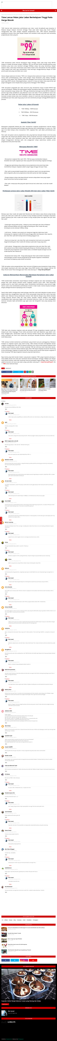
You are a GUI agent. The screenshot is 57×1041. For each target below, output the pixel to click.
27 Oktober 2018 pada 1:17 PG (13, 804)
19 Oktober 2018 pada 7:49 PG (10, 757)
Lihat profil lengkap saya (12, 1013)
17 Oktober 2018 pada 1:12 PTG (10, 502)
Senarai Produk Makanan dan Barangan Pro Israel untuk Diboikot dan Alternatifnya (26, 927)
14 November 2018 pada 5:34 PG (14, 841)
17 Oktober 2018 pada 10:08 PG (10, 423)
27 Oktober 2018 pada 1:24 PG (13, 822)
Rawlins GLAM (8, 755)
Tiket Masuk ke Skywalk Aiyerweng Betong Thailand (19, 950)
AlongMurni (8, 649)
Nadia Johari (8, 689)
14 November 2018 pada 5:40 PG (14, 860)
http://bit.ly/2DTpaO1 (47, 362)
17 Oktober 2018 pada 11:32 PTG (11, 651)
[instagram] (24, 960)
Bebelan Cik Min (9, 459)
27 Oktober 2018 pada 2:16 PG (13, 599)
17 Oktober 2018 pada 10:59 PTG (11, 608)
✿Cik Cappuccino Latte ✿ (11, 441)
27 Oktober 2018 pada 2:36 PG (13, 472)
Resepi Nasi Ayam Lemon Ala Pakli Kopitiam (17, 944)
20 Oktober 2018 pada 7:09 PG (10, 794)
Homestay (19, 920)
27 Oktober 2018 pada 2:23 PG (13, 619)
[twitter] (15, 960)
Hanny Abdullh (8, 607)
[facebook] (5, 960)
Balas (6, 409)
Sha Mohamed (8, 886)
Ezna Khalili (8, 501)
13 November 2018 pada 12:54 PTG (11, 869)
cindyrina (7, 628)
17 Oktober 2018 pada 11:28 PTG (11, 629)
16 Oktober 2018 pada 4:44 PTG (10, 405)
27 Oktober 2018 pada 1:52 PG (13, 553)
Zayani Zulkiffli (9, 747)
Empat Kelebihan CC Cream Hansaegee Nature (44, 389)
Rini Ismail (10, 413)
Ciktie (6, 542)
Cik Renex (7, 774)
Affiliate (6, 920)
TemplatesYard (9, 1039)
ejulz (6, 422)
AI (2, 920)
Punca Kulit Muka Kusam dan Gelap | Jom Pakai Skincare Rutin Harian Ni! (28, 389)
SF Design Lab (20, 1039)
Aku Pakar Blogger (10, 849)
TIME (4, 363)
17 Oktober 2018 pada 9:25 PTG (10, 569)
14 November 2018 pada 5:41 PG (14, 879)
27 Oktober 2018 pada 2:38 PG (13, 513)
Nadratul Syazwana (10, 669)
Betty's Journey (9, 522)
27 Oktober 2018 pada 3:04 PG (13, 682)
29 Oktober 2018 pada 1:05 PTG (10, 831)
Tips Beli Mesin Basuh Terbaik (14, 933)
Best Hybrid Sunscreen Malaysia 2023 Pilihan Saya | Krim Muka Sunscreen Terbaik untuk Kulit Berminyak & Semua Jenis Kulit (9, 391)
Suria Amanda (8, 587)
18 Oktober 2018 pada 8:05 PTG (10, 748)
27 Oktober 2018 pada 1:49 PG (13, 452)
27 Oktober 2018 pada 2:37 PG (13, 493)
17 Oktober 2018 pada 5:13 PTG (10, 523)
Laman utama (4, 14)
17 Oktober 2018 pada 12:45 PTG (11, 482)
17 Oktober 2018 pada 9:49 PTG (10, 588)
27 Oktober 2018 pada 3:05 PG (13, 702)
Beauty (10, 920)
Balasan (7, 411)
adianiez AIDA (8, 711)
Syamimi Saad (8, 735)
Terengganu (35, 920)
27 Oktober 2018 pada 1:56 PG (13, 579)
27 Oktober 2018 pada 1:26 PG (13, 785)
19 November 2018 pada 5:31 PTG (11, 888)
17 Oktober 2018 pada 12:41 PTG (11, 461)
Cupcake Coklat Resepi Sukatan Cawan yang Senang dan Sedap (21, 1001)
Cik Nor (7, 403)
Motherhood (10, 14)
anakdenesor (8, 868)
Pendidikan (29, 920)
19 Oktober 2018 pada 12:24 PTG (11, 767)
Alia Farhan (8, 725)
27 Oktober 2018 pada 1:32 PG (13, 433)
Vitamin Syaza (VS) (10, 793)
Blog (15, 920)
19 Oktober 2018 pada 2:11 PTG (10, 775)
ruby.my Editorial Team (11, 765)
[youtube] (33, 960)
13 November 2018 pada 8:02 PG (11, 850)
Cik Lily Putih (8, 481)
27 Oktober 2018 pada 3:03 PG (13, 662)
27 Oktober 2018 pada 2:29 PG (13, 640)
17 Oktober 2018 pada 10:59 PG (10, 442)
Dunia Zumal (8, 830)
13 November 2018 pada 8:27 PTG (14, 560)
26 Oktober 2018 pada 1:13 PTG (10, 813)
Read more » (5, 1004)
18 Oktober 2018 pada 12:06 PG (10, 671)
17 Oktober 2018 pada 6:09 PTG (10, 543)
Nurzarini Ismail (28, 10)
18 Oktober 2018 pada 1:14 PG (10, 691)
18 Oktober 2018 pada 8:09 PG (10, 712)
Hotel (24, 920)
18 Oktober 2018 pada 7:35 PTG (10, 727)
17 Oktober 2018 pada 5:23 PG (13, 414)
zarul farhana (8, 811)
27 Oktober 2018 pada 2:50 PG (13, 534)
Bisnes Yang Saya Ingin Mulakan (15, 938)
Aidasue (7, 568)
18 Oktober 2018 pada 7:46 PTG (10, 737)
